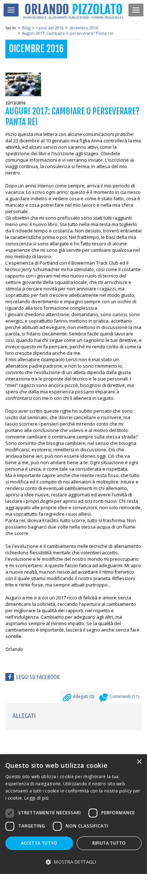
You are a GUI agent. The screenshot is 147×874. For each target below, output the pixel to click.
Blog (26, 27)
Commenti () (124, 696)
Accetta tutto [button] (39, 843)
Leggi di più (36, 798)
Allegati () (83, 696)
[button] (73, 862)
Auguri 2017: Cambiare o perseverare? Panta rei (67, 33)
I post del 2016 (50, 27)
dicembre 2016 (84, 27)
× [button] (139, 762)
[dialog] (73, 814)
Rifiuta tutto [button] (109, 843)
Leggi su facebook (38, 677)
